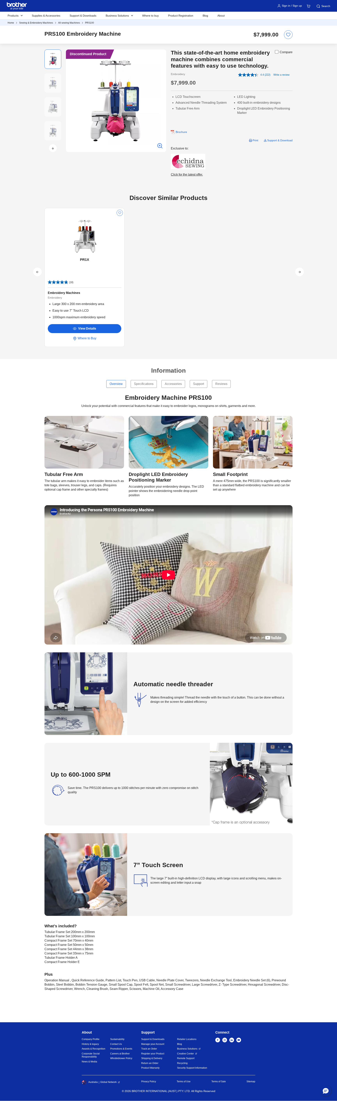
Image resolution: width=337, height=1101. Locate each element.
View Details (87, 328)
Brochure (181, 132)
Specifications (143, 384)
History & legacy (90, 1044)
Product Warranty (150, 1068)
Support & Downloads (83, 15)
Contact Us (116, 1044)
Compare (286, 52)
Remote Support (185, 1058)
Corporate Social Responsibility (91, 1055)
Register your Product (152, 1053)
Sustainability (117, 1039)
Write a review (281, 74)
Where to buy (150, 15)
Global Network (108, 1082)
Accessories (173, 384)
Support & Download (280, 140)
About (221, 15)
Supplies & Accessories (46, 15)
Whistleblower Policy (121, 1058)
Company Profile (90, 1039)
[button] (53, 148)
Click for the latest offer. (187, 174)
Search (325, 6)
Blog (205, 15)
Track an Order (149, 1048)
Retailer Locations (186, 1039)
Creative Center (185, 1053)
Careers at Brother (120, 1053)
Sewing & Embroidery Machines (36, 22)
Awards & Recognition (93, 1048)
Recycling (182, 1063)
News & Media (89, 1061)
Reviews (221, 384)
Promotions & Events (121, 1048)
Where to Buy (86, 338)
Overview (116, 384)
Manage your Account (152, 1044)
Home (11, 22)
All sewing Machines (69, 22)
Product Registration (180, 15)
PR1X (84, 260)
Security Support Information (192, 1068)
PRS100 (89, 22)
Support (198, 384)
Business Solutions (187, 1048)
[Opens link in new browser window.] (188, 161)
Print (255, 140)
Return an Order (149, 1063)
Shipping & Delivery (151, 1058)
